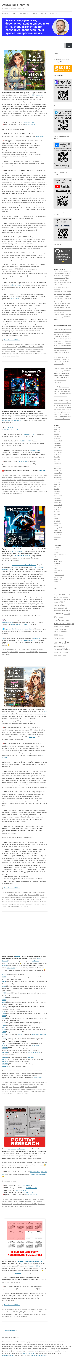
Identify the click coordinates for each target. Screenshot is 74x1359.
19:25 (4, 1000)
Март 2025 (57, 466)
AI (54, 595)
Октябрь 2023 (58, 505)
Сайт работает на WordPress (10, 1337)
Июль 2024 (57, 484)
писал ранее (39, 136)
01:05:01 (5, 1059)
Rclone (44, 354)
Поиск (55, 42)
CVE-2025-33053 (28, 1192)
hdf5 (3, 899)
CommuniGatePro (28, 1084)
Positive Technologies (36, 475)
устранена (36, 638)
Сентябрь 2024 (58, 480)
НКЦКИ (56, 572)
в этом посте (38, 1078)
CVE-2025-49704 (35, 1172)
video (36, 1091)
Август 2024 (57, 482)
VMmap (61, 635)
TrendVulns (16, 491)
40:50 (4, 1025)
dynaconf (8, 897)
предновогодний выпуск (16, 1149)
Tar (41, 904)
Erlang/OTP (31, 1057)
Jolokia (13, 484)
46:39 (4, 1039)
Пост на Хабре (8, 427)
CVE (58, 597)
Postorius (29, 354)
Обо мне (43, 13)
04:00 (4, 977)
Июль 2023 (57, 512)
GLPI (25, 897)
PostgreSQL (22, 354)
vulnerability (14, 356)
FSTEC (61, 602)
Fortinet (29, 1312)
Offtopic (57, 617)
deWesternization (58, 599)
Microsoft (43, 484)
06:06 (4, 981)
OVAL (61, 617)
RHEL (11, 489)
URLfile (32, 1091)
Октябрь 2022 (58, 532)
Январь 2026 (57, 443)
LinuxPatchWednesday (31, 351)
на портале (42, 471)
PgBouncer (12, 354)
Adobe (30, 477)
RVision (67, 626)
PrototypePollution (23, 487)
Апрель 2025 (57, 464)
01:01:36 (5, 1052)
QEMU (14, 904)
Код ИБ (4, 965)
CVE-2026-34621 (23, 461)
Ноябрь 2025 (57, 448)
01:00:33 (5, 1048)
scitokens (36, 904)
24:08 (4, 1007)
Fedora (31, 482)
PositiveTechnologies (11, 487)
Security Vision (58, 561)
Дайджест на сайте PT (11, 429)
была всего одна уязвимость (11, 420)
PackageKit (5, 354)
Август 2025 (57, 454)
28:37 (4, 1013)
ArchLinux (10, 480)
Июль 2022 (57, 539)
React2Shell (35, 1046)
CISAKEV (40, 347)
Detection (65, 597)
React (26, 1089)
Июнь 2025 (57, 459)
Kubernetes (29, 484)
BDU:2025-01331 (26, 1185)
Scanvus (56, 559)
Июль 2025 (57, 457)
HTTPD (22, 1087)
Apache (4, 347)
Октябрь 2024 (58, 477)
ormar (9, 904)
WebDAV (12, 1094)
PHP (17, 354)
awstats (21, 895)
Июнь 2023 (57, 514)
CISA (14, 480)
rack (17, 904)
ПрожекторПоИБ (58, 652)
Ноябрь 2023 (57, 502)
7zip (46, 1309)
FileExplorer (16, 1087)
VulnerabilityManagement (61, 646)
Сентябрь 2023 (58, 507)
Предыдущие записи (10, 1330)
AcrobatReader (17, 477)
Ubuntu (22, 491)
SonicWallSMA (12, 1091)
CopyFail (11, 349)
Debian (4, 482)
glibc (22, 897)
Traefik (4, 906)
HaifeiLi (43, 482)
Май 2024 (56, 489)
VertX (8, 906)
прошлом (18, 1273)
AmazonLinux (41, 477)
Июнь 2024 (57, 486)
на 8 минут (35, 961)
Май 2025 (56, 461)
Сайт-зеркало (58, 577)
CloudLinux (25, 480)
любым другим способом (38, 1355)
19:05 (4, 997)
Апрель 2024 (57, 491)
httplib (7, 899)
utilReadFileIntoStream (31, 491)
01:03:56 (5, 1057)
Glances (18, 897)
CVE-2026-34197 (25, 441)
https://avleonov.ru (28, 1353)
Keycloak (21, 899)
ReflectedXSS (6, 489)
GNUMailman (6, 351)
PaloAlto (10, 1314)
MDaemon (42, 1312)
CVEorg (36, 1084)
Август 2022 (57, 537)
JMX (9, 484)
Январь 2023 (57, 525)
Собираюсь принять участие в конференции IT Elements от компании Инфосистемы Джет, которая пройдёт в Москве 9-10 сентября (62, 275)
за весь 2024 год (34, 1266)
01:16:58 (5, 1064)
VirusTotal (44, 491)
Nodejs (44, 902)
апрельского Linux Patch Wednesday (24, 565)
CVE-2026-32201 (35, 450)
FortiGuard (37, 482)
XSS (11, 493)
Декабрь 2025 (58, 445)
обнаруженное (15, 299)
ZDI (14, 493)
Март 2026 (57, 438)
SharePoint (5, 491)
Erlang (18, 1312)
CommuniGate (11, 1312)
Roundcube (29, 1314)
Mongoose (19, 902)
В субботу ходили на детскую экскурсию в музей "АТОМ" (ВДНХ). (62, 317)
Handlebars (43, 897)
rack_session (22, 904)
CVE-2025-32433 (21, 1190)
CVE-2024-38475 (31, 1188)
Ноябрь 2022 (57, 530)
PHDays (67, 620)
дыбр (64, 655)
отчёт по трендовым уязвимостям (30, 1261)
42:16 (4, 1027)
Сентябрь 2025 (58, 452)
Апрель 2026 (57, 436)
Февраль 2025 (58, 468)
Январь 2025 (57, 470)
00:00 (4, 975)
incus (17, 899)
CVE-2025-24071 (32, 1195)
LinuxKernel (20, 351)
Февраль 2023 (58, 523)
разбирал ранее (15, 285)
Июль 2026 (57, 429)
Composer (5, 349)
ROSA (15, 489)
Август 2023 (57, 509)
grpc (38, 897)
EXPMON (26, 482)
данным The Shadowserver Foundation (19, 629)
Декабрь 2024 (58, 473)
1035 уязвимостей (37, 95)
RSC (37, 1089)
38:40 (4, 1023)
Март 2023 (57, 521)
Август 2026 (57, 427)
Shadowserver (36, 489)
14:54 (4, 993)
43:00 (4, 1032)
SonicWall (5, 1091)
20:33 (4, 1002)
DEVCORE (41, 1084)
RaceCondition (38, 487)
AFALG (34, 477)
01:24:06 (5, 1066)
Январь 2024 (57, 498)
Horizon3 (5, 484)
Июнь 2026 (57, 431)
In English (53, 13)
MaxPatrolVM (66, 610)
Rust (28, 904)
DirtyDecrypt (18, 349)
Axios (25, 895)
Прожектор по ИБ (59, 575)
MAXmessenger (57, 610)
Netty (24, 902)
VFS (39, 491)
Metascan (56, 552)
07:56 (4, 986)
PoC (3, 487)
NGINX (40, 351)
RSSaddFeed (28, 489)
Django (30, 349)
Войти (56, 53)
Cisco (20, 1084)
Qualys (40, 354)
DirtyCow (9, 482)
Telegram (63, 629)
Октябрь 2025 (58, 450)
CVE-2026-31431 (29, 122)
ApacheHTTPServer (23, 347)
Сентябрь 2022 (58, 535)
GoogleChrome (31, 897)
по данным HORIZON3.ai (29, 640)
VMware (43, 1314)
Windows (18, 1094)
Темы (13, 13)
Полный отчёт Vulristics (12, 340)
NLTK (39, 902)
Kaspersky (57, 550)
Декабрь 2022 (58, 528)
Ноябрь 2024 (57, 475)
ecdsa (13, 897)
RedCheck (61, 626)
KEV (12, 351)
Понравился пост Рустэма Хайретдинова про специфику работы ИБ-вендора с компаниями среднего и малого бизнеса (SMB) (62, 391)
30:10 (4, 1018)
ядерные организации (38, 1034)
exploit (35, 349)
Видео (35, 13)
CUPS (3, 897)
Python (31, 487)
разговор (18, 956)
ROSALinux (21, 489)
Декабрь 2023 (58, 500)
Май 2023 (56, 516)
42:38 (4, 1029)
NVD (35, 1087)
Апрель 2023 (57, 518)
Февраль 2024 (58, 496)
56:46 (4, 1046)
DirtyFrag (25, 349)
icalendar (12, 899)
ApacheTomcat (33, 347)
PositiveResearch (7, 1204)
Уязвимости (33, 344)
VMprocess (41, 1091)
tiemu (44, 904)
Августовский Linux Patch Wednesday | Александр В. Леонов (61, 359)
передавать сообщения (23, 556)
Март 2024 (57, 493)
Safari (31, 904)
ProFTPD (34, 354)
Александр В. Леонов (15, 4)
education (67, 599)
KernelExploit (19, 484)
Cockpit (42, 895)
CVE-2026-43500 (30, 125)
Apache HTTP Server (34, 1052)
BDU (60, 595)
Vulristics (34, 892)
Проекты (5, 13)
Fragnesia (40, 349)
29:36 (4, 1016)
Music (65, 614)
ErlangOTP (5, 1087)
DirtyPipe (15, 482)
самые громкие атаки (38, 1174)
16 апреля (32, 737)
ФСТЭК (56, 582)
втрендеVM (18, 493)
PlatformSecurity (7, 1089)
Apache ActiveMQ (16, 551)
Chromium (31, 895)
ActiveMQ (24, 477)
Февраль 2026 (58, 441)
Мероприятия (24, 13)
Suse (10, 491)
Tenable (56, 632)
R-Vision (56, 556)
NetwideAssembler (32, 902)
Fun (65, 602)
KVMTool (27, 899)
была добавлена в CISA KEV (20, 624)
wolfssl (26, 906)
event (10, 1087)
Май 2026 (56, 434)
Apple (57, 595)
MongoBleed (11, 968)
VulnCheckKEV (6, 356)
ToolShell (20, 1034)
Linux (15, 351)
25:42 (4, 1011)
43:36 (4, 1034)
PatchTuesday (59, 620)
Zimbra (18, 1316)
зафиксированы (7, 622)
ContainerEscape (34, 480)
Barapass (56, 547)
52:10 (4, 1043)
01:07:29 (5, 1062)
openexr (4, 904)
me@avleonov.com (8, 1355)
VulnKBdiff (57, 563)
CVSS (61, 597)
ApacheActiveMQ (12, 347)
